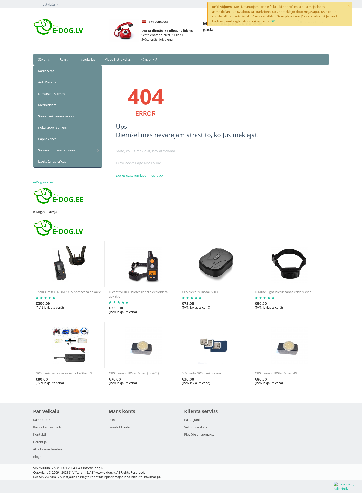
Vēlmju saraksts (195, 427)
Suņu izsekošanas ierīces (56, 116)
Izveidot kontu (119, 427)
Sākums (44, 59)
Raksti (64, 59)
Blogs (37, 456)
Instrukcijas (86, 59)
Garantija (40, 442)
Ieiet (112, 419)
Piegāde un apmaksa (199, 434)
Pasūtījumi (192, 419)
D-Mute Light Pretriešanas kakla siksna (283, 292)
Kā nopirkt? (148, 59)
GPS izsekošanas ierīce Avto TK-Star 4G (64, 373)
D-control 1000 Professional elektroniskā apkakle (138, 294)
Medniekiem (47, 105)
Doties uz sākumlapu (131, 175)
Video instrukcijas (118, 59)
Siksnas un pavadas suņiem (58, 150)
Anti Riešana (47, 82)
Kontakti (39, 434)
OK (272, 21)
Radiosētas (46, 71)
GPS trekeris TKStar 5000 (200, 292)
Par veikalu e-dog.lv (47, 427)
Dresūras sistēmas (51, 93)
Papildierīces (47, 139)
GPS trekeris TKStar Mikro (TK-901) (134, 373)
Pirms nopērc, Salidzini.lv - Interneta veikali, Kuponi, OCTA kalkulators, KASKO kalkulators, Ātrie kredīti (348, 487)
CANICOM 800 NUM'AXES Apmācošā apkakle (68, 292)
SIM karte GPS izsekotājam (201, 373)
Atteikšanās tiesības (47, 449)
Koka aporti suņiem (52, 127)
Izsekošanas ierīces (52, 161)
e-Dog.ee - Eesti (44, 182)
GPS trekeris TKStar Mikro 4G (276, 373)
